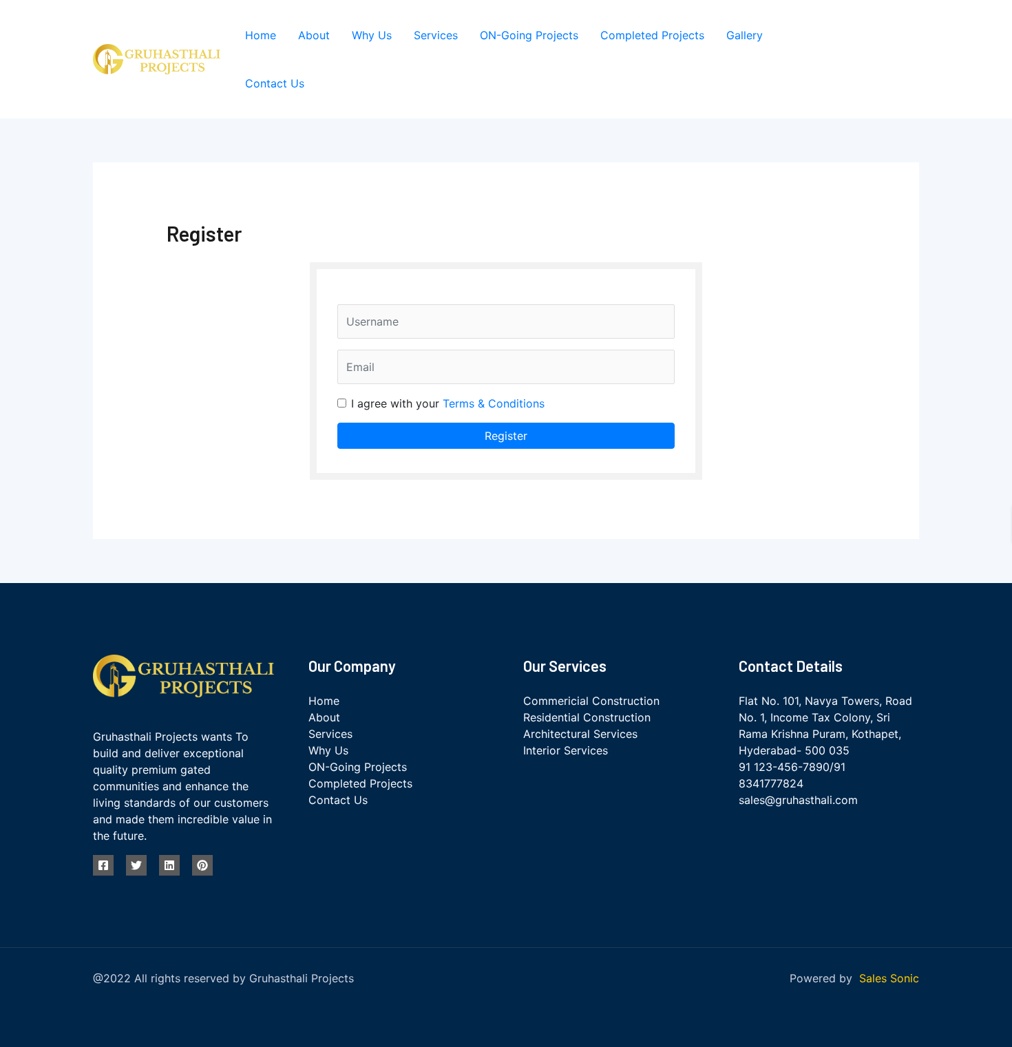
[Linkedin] (169, 865)
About (314, 35)
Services (436, 35)
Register (506, 436)
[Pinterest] (839, 68)
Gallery (744, 35)
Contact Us (274, 83)
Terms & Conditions (494, 403)
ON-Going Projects (529, 35)
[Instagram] (890, 52)
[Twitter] (859, 52)
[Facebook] (828, 52)
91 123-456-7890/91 (792, 767)
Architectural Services (580, 734)
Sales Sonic (889, 978)
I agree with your (448, 403)
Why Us (372, 35)
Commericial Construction (591, 701)
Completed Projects (652, 35)
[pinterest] (202, 865)
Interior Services (565, 750)
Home (260, 35)
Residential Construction (587, 717)
